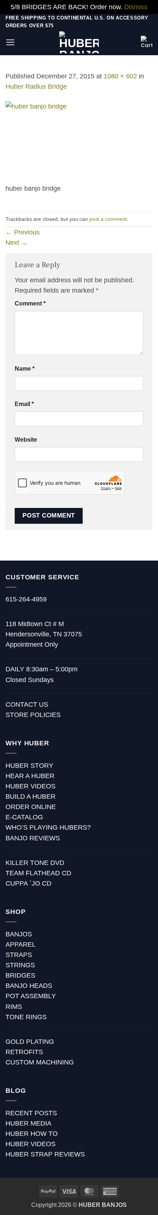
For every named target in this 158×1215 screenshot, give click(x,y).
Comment (30, 303)
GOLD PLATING (30, 1041)
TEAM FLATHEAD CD (38, 873)
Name (25, 368)
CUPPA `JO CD (28, 883)
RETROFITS (24, 1052)
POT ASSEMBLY (31, 996)
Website (26, 440)
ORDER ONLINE (31, 806)
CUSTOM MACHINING (40, 1062)
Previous (23, 232)
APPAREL (21, 944)
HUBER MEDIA (28, 1123)
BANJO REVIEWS (33, 838)
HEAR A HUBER (30, 776)
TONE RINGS (26, 1017)
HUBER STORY (29, 765)
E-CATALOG (24, 817)
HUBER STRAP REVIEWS (45, 1154)
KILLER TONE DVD (35, 862)
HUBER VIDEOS (30, 786)
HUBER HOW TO (32, 1133)
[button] (10, 42)
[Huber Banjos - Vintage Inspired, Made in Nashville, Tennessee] (79, 42)
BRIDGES (20, 975)
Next (17, 242)
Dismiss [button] (135, 7)
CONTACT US (27, 704)
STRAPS (19, 954)
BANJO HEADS (29, 985)
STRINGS (20, 965)
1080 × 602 (120, 76)
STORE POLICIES (33, 714)
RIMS (14, 1006)
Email (24, 404)
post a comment (108, 219)
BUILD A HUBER (30, 796)
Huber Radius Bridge (36, 86)
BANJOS (19, 934)
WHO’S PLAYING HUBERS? (48, 827)
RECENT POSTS (31, 1113)
